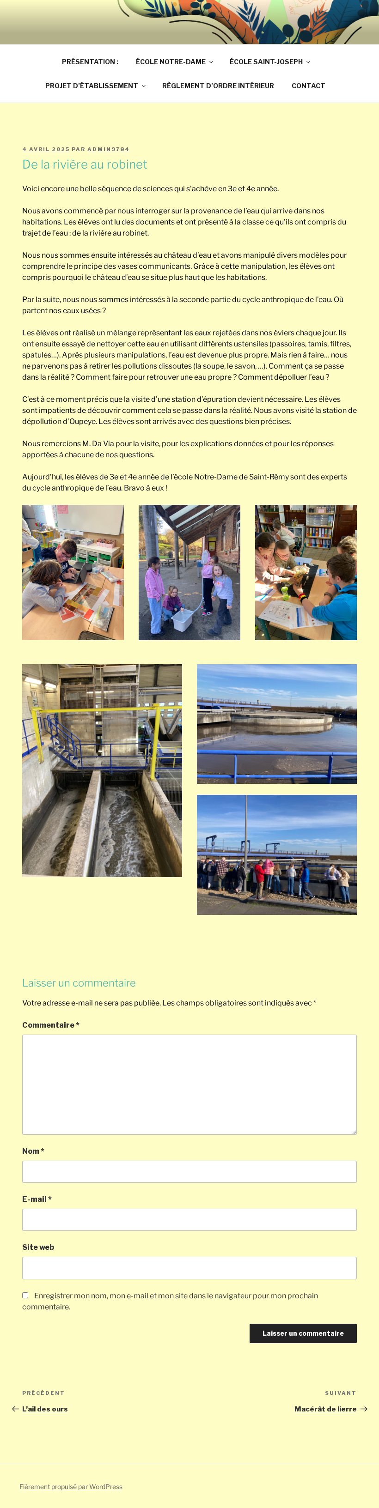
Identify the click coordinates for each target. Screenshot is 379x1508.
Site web (38, 1247)
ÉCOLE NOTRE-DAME (171, 62)
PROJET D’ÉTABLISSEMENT (91, 86)
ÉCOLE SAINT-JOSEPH (266, 62)
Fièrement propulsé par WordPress (70, 1486)
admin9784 (108, 149)
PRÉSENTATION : (90, 62)
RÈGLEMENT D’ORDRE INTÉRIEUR (218, 86)
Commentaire (50, 1025)
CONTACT (308, 86)
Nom (33, 1151)
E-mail (37, 1199)
